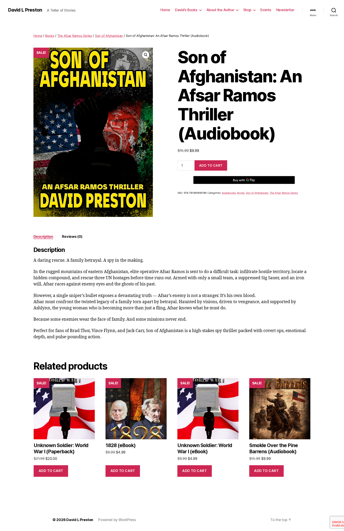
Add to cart (211, 165)
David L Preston (25, 10)
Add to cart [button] (51, 471)
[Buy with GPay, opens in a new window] (244, 180)
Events (265, 10)
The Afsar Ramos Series (74, 36)
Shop (247, 10)
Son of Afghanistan (109, 36)
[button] (145, 54)
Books (49, 36)
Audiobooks (229, 192)
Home (165, 10)
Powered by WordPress (117, 520)
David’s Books (186, 10)
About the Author (220, 10)
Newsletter (285, 10)
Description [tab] (43, 236)
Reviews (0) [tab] (72, 236)
